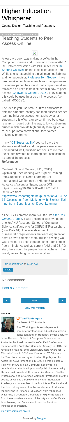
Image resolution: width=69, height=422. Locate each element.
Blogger (41, 418)
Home (34, 300)
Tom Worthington (31, 318)
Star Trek (59, 215)
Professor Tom (37, 77)
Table (12, 218)
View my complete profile (15, 410)
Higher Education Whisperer (26, 14)
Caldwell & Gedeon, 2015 (29, 92)
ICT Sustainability (22, 142)
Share (8, 269)
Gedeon (52, 77)
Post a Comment (15, 288)
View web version (34, 307)
